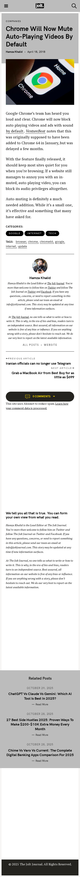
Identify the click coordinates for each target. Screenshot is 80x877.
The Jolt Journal (55, 283)
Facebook (46, 291)
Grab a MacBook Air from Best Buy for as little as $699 (43, 375)
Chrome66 (46, 241)
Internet (34, 233)
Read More (42, 704)
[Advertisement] (40, 464)
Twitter (52, 287)
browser (21, 241)
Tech (52, 233)
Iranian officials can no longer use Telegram (38, 363)
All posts (31, 344)
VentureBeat (35, 131)
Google (15, 233)
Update (22, 246)
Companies (13, 21)
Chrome (33, 241)
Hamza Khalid (14, 51)
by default (14, 131)
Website (50, 344)
